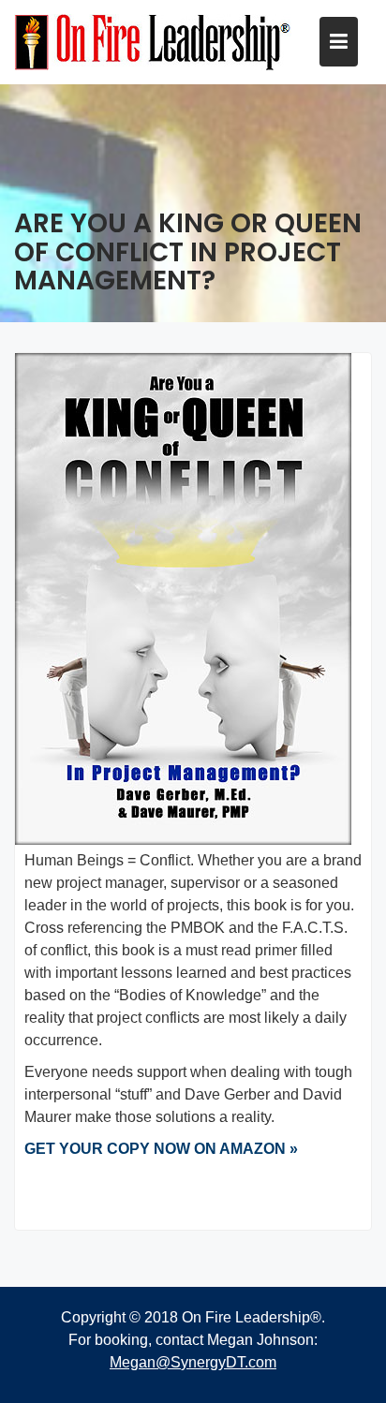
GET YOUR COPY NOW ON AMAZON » (161, 1149)
